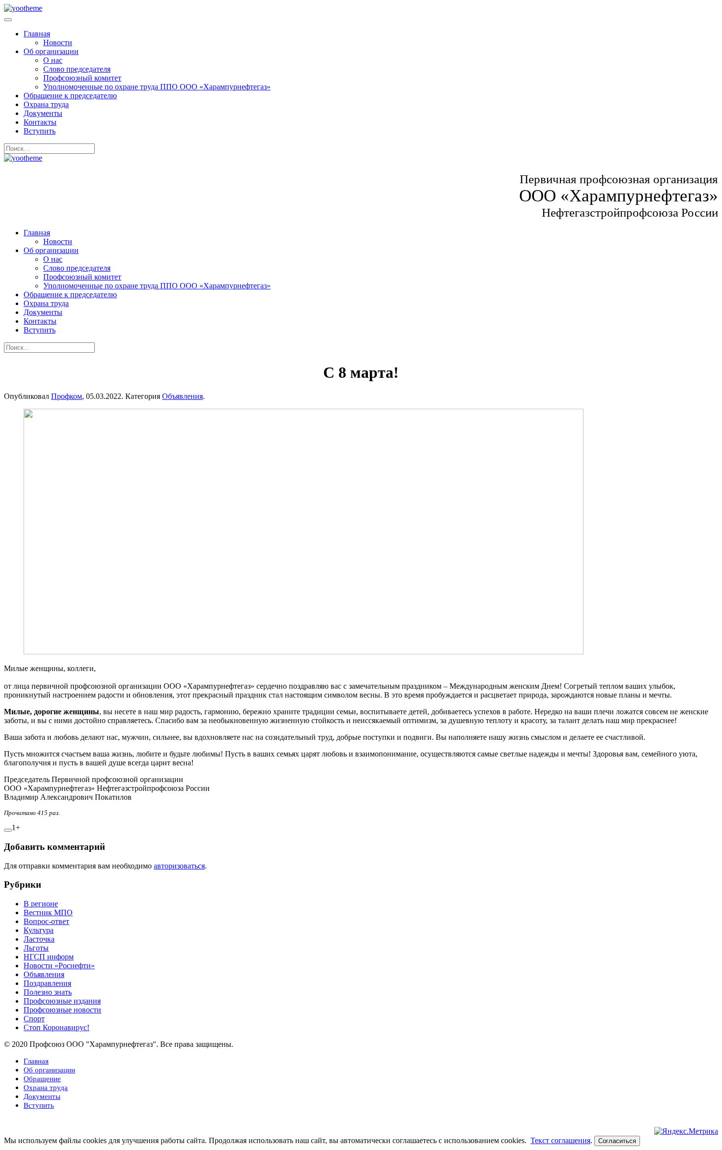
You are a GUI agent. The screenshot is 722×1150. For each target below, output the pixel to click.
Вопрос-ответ (46, 921)
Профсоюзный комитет (82, 78)
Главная (37, 33)
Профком (66, 396)
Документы (43, 113)
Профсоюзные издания (62, 1001)
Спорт (34, 1018)
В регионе (41, 903)
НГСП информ (49, 957)
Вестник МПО (48, 912)
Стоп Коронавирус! (56, 1027)
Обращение (42, 1079)
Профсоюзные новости (62, 1010)
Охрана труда (46, 104)
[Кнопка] (8, 830)
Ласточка (39, 939)
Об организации (51, 51)
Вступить (40, 131)
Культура (39, 930)
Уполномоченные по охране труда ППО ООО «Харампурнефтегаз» (157, 87)
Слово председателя (77, 69)
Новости (57, 42)
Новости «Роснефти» (59, 965)
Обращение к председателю (70, 95)
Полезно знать (48, 992)
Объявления (182, 396)
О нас (52, 60)
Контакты (40, 122)
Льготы (36, 948)
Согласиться (617, 1141)
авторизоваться (179, 866)
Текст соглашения (560, 1140)
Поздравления (47, 983)
